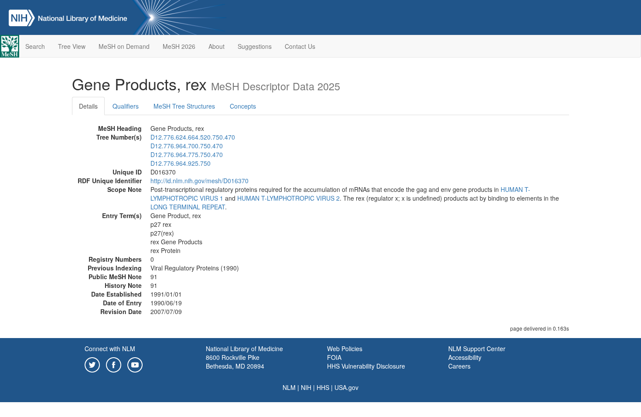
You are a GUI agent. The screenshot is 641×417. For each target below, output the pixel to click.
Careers (459, 366)
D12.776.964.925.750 (180, 163)
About (216, 46)
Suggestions (255, 46)
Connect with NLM (110, 348)
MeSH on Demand (124, 46)
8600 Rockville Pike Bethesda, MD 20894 (235, 361)
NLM (289, 387)
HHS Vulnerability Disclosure (366, 366)
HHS (323, 387)
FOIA (334, 357)
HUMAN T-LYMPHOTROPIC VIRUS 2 (288, 198)
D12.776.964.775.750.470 (186, 154)
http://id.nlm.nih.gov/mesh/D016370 (199, 180)
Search (35, 46)
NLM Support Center (476, 348)
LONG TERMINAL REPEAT (187, 206)
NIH (306, 387)
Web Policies (344, 348)
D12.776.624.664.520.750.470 (192, 137)
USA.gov (346, 387)
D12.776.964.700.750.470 (186, 145)
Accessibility (464, 357)
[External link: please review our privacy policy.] (92, 363)
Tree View (71, 46)
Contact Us (300, 46)
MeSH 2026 (179, 46)
